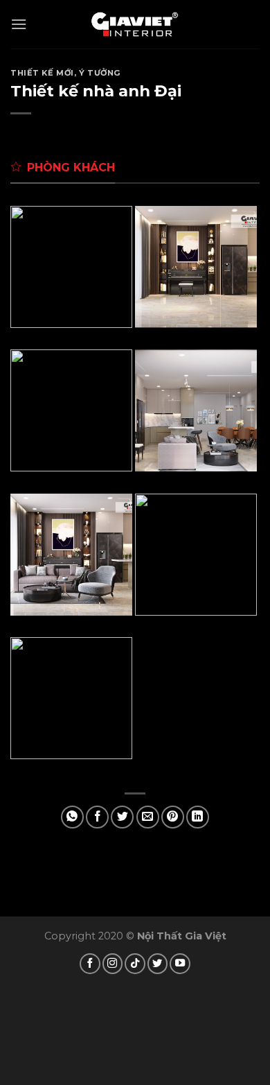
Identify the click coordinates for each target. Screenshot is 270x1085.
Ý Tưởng (100, 73)
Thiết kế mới (42, 73)
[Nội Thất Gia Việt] (135, 24)
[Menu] (18, 24)
